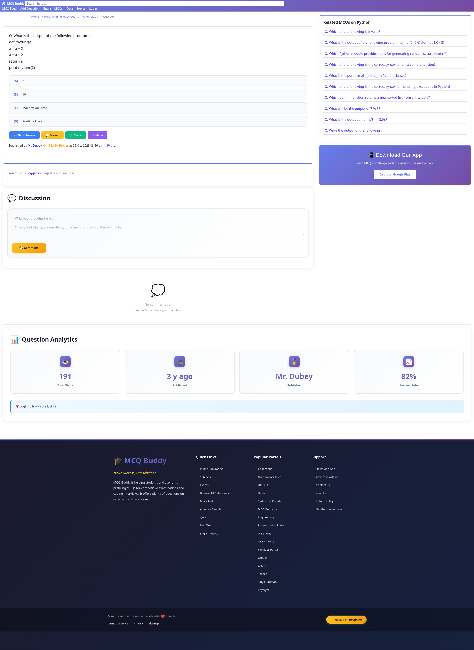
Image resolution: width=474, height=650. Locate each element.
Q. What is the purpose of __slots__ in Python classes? (366, 75)
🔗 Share (76, 135)
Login (93, 8)
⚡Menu (97, 135)
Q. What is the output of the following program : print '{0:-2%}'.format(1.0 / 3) (384, 42)
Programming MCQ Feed (59, 16)
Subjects (205, 477)
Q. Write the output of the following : (353, 130)
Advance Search (210, 509)
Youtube (321, 493)
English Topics (209, 533)
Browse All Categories (214, 493)
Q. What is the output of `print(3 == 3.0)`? (356, 119)
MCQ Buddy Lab (268, 509)
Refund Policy (324, 501)
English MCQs (53, 8)
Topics (81, 8)
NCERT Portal (266, 541)
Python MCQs (89, 16)
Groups (262, 557)
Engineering (266, 517)
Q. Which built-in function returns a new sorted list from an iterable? (377, 97)
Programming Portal (271, 525)
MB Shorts (264, 533)
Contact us (323, 485)
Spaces (262, 574)
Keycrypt (263, 590)
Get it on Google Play (395, 174)
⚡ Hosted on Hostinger (346, 619)
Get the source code (329, 509)
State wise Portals (269, 501)
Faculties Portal (268, 549)
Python (112, 145)
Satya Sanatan (267, 582)
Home (35, 16)
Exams (204, 485)
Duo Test (205, 525)
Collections (265, 469)
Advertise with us (327, 477)
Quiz (69, 8)
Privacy (138, 623)
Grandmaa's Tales (269, 477)
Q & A (262, 565)
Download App (325, 469)
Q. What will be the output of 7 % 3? (352, 108)
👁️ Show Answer (24, 135)
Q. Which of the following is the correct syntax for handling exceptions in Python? (387, 86)
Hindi (261, 493)
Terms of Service (117, 623)
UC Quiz (263, 485)
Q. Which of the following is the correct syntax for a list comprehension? (380, 64)
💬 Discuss (52, 135)
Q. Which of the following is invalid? (352, 31)
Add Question (30, 8)
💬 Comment (29, 248)
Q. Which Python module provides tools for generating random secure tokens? (385, 53)
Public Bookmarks (211, 469)
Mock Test (206, 501)
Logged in (34, 173)
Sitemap (154, 623)
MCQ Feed (9, 8)
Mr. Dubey (35, 145)
